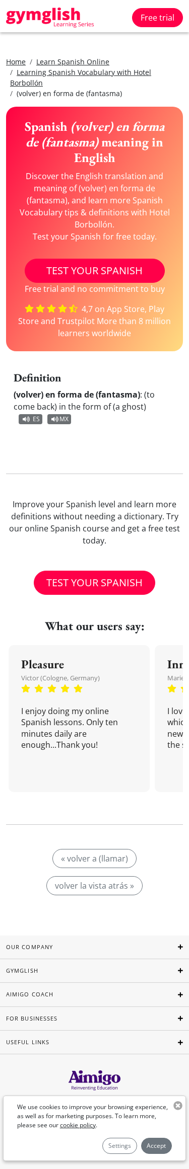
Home (16, 61)
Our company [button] (29, 947)
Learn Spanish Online (72, 61)
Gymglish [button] (22, 970)
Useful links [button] (27, 1042)
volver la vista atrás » (94, 885)
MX (64, 419)
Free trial (157, 17)
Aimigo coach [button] (29, 994)
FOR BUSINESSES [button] (31, 1018)
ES (36, 419)
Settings (119, 1145)
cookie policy (78, 1125)
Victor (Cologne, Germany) (60, 677)
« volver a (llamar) (94, 858)
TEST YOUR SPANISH (94, 270)
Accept (156, 1145)
